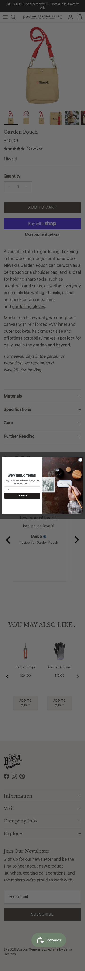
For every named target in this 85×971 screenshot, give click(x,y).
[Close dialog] (80, 460)
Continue (22, 495)
